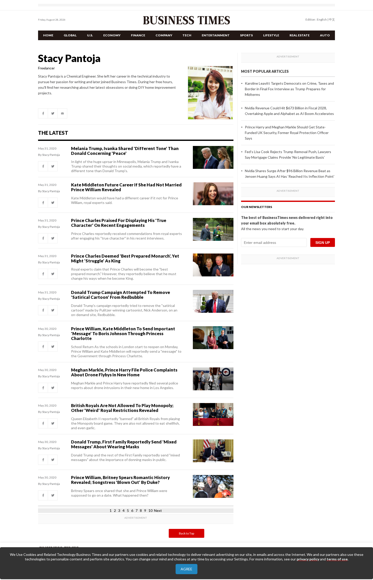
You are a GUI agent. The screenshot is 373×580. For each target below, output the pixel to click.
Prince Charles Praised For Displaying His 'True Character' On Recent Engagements (118, 223)
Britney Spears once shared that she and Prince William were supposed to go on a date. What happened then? (119, 492)
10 (150, 510)
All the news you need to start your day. (272, 229)
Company (164, 35)
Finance (138, 35)
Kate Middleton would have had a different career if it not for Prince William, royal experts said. (124, 200)
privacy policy (308, 559)
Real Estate (300, 35)
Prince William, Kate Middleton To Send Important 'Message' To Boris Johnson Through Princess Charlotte (123, 333)
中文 (332, 19)
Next (158, 510)
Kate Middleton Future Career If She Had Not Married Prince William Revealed (126, 187)
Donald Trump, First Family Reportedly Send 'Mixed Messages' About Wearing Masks (124, 444)
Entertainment (216, 35)
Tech (186, 35)
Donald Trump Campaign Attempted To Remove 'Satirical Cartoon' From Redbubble (120, 295)
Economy (112, 35)
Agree (186, 569)
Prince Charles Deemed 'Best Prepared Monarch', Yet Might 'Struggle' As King (125, 258)
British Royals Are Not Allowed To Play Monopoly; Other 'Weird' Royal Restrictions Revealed (122, 408)
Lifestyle (271, 35)
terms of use (337, 559)
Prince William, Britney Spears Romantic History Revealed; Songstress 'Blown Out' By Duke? (120, 480)
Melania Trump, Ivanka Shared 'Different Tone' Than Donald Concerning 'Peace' (125, 151)
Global (70, 35)
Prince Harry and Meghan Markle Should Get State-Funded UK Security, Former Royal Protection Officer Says (287, 132)
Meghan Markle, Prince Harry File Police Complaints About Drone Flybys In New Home (124, 372)
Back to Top (186, 533)
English (322, 19)
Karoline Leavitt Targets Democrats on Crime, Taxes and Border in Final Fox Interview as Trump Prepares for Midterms (289, 89)
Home (48, 35)
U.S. (90, 35)
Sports (246, 35)
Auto (325, 35)
